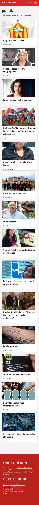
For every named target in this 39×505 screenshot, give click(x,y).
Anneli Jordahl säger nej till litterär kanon (18, 163)
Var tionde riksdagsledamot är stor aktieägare (19, 435)
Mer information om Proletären (13, 491)
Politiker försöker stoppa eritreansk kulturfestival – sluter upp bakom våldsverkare (19, 131)
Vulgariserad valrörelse (13, 40)
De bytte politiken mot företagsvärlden (13, 404)
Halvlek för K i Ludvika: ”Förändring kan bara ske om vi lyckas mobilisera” (19, 315)
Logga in (27, 2)
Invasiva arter (9, 221)
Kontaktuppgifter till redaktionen (14, 485)
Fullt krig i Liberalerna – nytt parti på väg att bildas (18, 282)
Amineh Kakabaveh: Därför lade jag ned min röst (19, 251)
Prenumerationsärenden (11, 487)
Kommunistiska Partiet (24, 468)
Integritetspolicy (8, 489)
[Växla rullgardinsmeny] (35, 2)
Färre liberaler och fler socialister (18, 100)
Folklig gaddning (11, 346)
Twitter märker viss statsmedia (17, 374)
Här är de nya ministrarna (14, 193)
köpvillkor (21, 489)
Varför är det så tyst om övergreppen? (14, 70)
